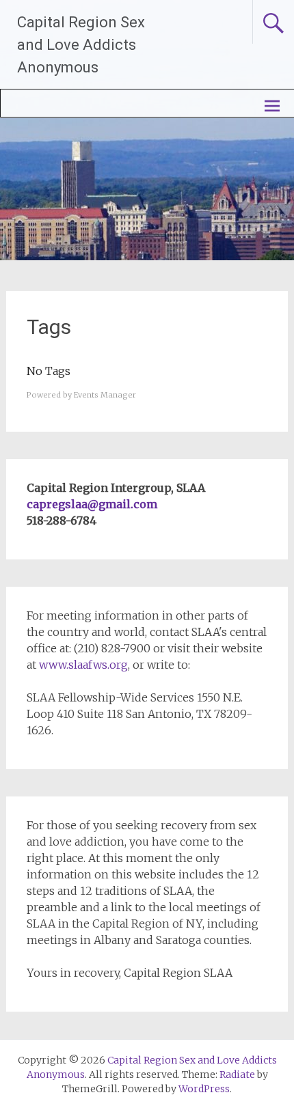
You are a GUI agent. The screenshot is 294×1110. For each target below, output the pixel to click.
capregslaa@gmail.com (92, 504)
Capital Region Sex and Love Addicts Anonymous (81, 45)
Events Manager (105, 395)
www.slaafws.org (83, 664)
